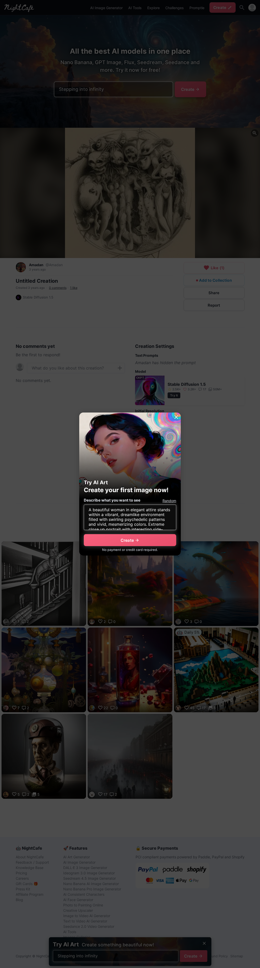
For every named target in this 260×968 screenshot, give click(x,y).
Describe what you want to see (112, 500)
